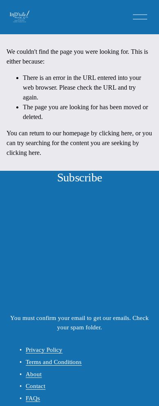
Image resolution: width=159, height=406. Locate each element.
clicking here (115, 133)
